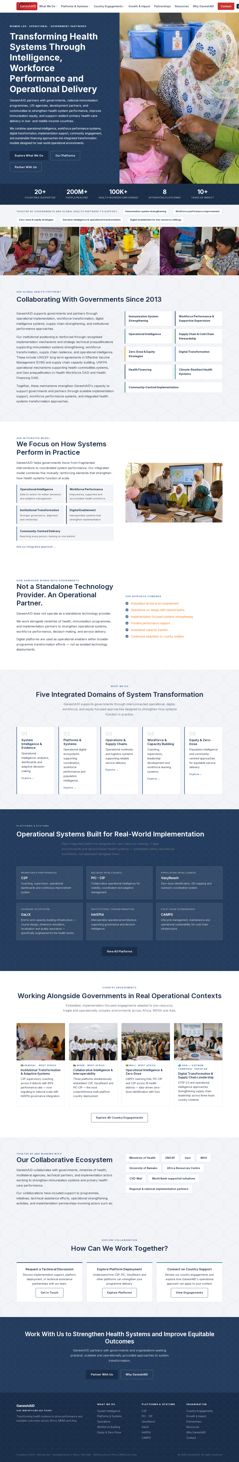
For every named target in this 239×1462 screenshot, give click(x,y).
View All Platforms (119, 951)
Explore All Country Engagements (119, 1117)
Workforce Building (108, 1427)
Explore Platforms (119, 1292)
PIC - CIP (147, 1416)
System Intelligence (108, 1411)
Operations (104, 1421)
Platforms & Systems (74, 6)
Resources (182, 6)
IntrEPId (146, 1432)
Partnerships (162, 6)
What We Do (47, 6)
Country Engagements (108, 6)
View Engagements (189, 1292)
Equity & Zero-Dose (109, 1432)
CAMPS (146, 1437)
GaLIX (145, 1427)
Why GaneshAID (203, 6)
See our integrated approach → (36, 546)
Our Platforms (65, 155)
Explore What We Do (29, 155)
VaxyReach (148, 1421)
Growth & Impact (139, 6)
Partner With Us (26, 167)
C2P (144, 1411)
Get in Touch (49, 1292)
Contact (226, 6)
